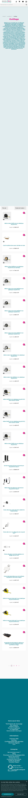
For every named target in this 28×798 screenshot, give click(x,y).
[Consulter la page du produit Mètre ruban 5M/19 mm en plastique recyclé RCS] (14, 217)
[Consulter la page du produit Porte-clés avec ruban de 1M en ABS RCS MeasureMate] (14, 503)
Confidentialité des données (14, 741)
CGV (14, 744)
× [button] (26, 781)
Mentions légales (14, 743)
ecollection (9, 16)
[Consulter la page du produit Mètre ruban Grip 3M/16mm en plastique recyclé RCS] (14, 371)
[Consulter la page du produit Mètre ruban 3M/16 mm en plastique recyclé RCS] (14, 437)
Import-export (14, 726)
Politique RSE (14, 738)
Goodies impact (14, 762)
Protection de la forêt (14, 759)
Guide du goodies (14, 760)
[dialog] (14, 789)
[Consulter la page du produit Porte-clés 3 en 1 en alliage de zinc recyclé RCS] (14, 525)
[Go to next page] (19, 666)
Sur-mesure (14, 725)
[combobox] (4, 208)
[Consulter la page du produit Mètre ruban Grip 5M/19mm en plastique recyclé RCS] (14, 349)
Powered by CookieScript (6, 796)
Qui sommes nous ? (14, 752)
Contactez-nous (14, 758)
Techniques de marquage (14, 724)
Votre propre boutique (14, 731)
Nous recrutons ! (14, 756)
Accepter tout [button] (7, 794)
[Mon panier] (20, 1)
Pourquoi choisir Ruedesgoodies (14, 755)
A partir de (14, 227)
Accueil (4, 16)
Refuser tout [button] (20, 794)
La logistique (14, 729)
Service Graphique (14, 728)
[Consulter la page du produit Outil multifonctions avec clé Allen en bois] (14, 239)
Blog (14, 753)
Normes (14, 740)
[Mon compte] (16, 1)
